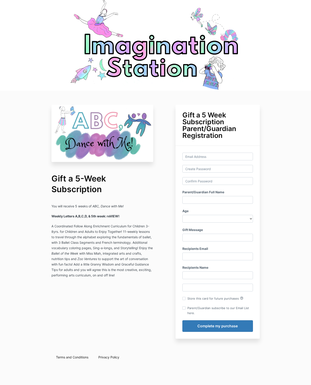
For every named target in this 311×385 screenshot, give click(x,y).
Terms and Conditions (72, 357)
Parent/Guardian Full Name (203, 192)
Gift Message (192, 230)
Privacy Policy (108, 357)
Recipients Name (195, 267)
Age (185, 211)
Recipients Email (195, 249)
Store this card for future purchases (215, 298)
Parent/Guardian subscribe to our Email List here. (218, 310)
